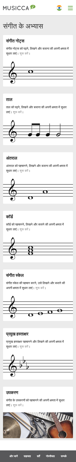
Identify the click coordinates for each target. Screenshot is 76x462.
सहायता (27, 456)
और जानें (14, 456)
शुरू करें (24, 53)
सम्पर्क (64, 456)
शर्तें (38, 456)
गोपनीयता (50, 456)
